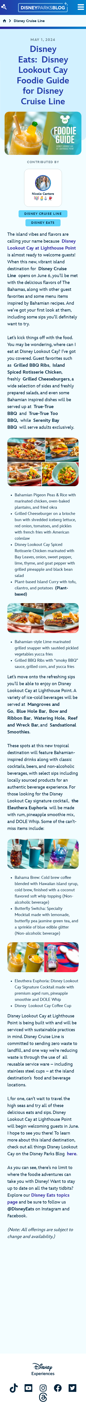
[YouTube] (28, 1388)
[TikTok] (13, 1388)
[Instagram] (43, 1388)
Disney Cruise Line (29, 21)
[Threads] (43, 1397)
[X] (72, 1388)
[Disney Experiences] (43, 1369)
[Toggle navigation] (81, 7)
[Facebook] (57, 1388)
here (71, 1154)
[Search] (4, 7)
